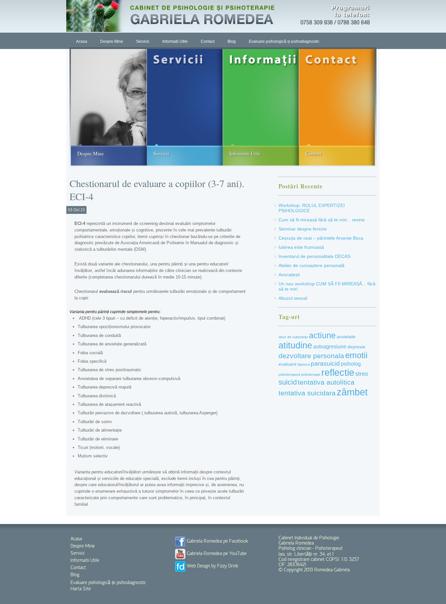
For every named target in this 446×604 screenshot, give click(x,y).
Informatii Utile (175, 41)
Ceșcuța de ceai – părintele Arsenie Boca (321, 238)
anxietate (346, 336)
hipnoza (303, 364)
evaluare (287, 364)
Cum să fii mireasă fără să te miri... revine (322, 219)
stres (361, 374)
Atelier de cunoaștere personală (311, 265)
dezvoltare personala (311, 355)
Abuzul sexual (293, 298)
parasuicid (325, 363)
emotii (356, 355)
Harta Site (81, 589)
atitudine (295, 345)
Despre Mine (111, 41)
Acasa (81, 41)
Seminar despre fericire (303, 228)
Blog (232, 41)
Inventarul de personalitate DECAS (314, 256)
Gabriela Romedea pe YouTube (216, 553)
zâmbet (352, 392)
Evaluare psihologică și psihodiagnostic (284, 41)
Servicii (142, 41)
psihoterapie (310, 374)
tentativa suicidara (307, 393)
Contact (208, 41)
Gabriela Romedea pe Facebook (216, 541)
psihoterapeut (289, 374)
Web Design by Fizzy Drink (211, 566)
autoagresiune (329, 346)
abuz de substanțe (293, 337)
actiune (322, 335)
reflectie (337, 372)
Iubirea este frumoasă (301, 247)
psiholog (351, 364)
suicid (288, 382)
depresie (356, 346)
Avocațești (289, 274)
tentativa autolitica (326, 382)
